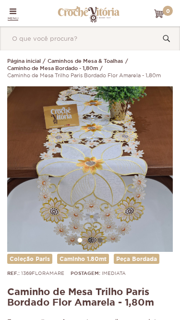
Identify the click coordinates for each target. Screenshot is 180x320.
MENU (13, 18)
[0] (159, 14)
